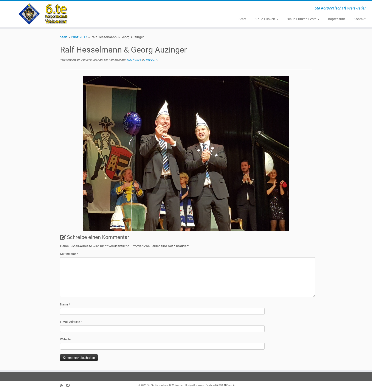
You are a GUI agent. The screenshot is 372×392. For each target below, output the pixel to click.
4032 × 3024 (133, 59)
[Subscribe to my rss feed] (63, 385)
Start (242, 19)
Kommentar (69, 254)
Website (65, 339)
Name (65, 304)
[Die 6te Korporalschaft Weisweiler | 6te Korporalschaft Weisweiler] (43, 14)
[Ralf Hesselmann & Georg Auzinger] (186, 153)
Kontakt (360, 19)
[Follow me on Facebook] (69, 385)
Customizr (198, 385)
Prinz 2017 (79, 37)
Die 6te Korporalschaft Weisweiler (165, 385)
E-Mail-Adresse (71, 322)
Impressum (336, 19)
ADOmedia (229, 385)
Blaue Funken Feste (302, 19)
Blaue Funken (265, 19)
